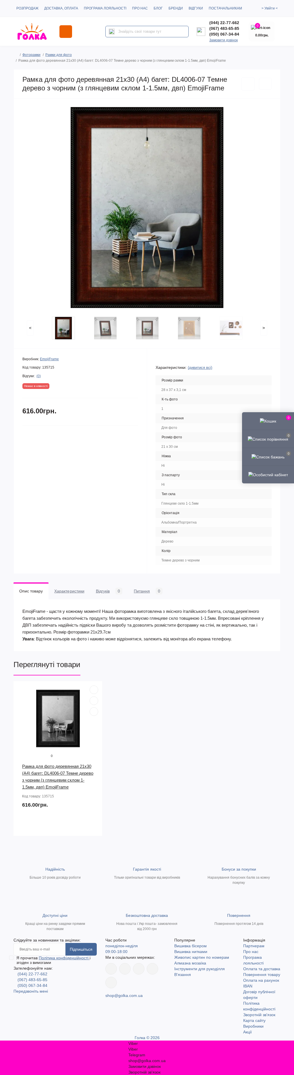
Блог (158, 8)
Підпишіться (81, 949)
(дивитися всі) (200, 367)
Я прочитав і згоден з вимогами (53, 960)
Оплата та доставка (261, 968)
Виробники (253, 1026)
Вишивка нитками (190, 951)
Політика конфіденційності (64, 958)
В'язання (182, 974)
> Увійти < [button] (270, 8)
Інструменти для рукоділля (199, 968)
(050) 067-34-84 (224, 34)
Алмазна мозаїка (190, 963)
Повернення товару (261, 974)
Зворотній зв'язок (259, 1014)
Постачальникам (225, 8)
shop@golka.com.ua (124, 995)
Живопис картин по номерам (201, 957)
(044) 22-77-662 (224, 22)
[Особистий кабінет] (268, 474)
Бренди (176, 8)
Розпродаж (27, 8)
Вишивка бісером (190, 946)
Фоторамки (31, 55)
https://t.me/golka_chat (111, 982)
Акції (247, 1032)
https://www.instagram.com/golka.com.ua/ (125, 969)
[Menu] (65, 31)
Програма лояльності (105, 8)
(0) (38, 376)
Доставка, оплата (61, 8)
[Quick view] (94, 689)
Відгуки (196, 8)
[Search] (111, 31)
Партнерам (253, 946)
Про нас (140, 8)
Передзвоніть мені (30, 991)
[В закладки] (248, 84)
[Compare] (94, 711)
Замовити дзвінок (223, 40)
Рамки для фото (58, 55)
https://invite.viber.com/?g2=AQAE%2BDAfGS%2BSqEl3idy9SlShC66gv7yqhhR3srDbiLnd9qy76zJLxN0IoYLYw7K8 (152, 969)
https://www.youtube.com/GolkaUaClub (138, 969)
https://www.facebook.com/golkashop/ (111, 969)
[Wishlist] (94, 700)
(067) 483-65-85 (224, 28)
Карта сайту (254, 1020)
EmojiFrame (49, 359)
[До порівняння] (265, 84)
